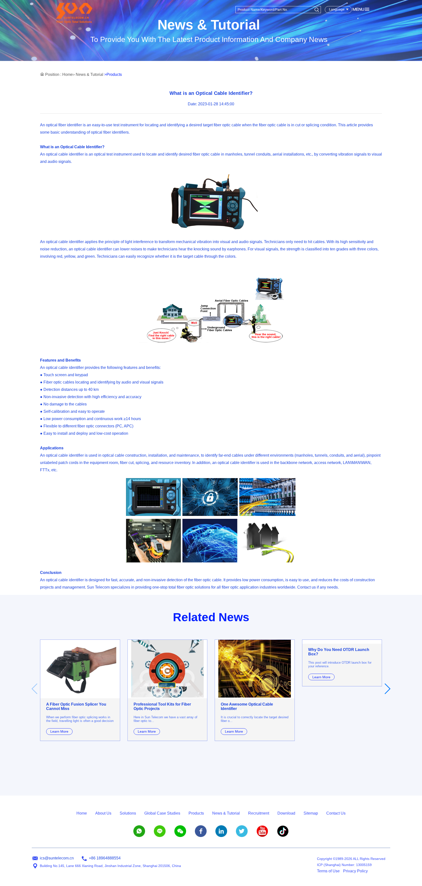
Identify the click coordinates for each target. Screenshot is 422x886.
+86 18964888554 (105, 858)
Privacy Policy (355, 871)
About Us (103, 813)
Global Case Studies (162, 813)
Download (286, 813)
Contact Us (336, 813)
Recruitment (258, 813)
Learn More (59, 731)
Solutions (128, 813)
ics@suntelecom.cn (57, 858)
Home (67, 74)
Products (196, 813)
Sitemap (311, 813)
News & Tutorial (89, 74)
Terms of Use (328, 871)
